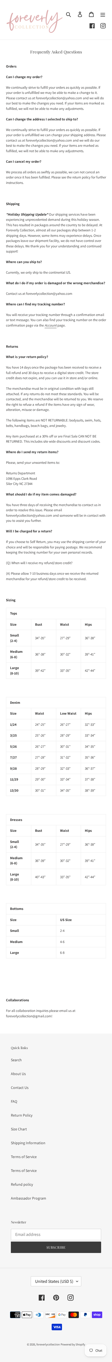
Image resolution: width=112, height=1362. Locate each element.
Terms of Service (24, 1156)
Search (16, 1059)
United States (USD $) (54, 1281)
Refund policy (22, 1184)
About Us (18, 1073)
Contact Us (20, 1087)
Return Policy (21, 1115)
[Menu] (102, 14)
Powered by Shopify (73, 1344)
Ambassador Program (28, 1198)
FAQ (14, 1101)
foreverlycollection (48, 1344)
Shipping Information (28, 1142)
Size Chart (19, 1129)
